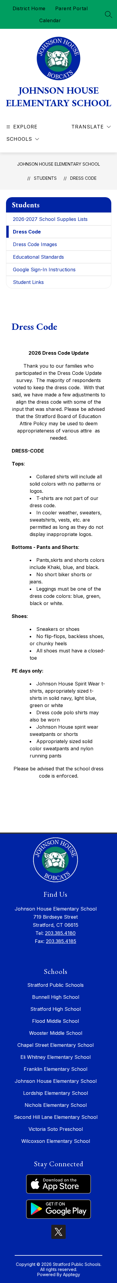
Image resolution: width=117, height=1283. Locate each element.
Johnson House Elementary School (58, 164)
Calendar (50, 20)
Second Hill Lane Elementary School (56, 1117)
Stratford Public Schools (55, 985)
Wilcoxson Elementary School (55, 1141)
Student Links (28, 282)
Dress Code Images (35, 244)
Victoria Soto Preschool (55, 1129)
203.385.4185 (61, 941)
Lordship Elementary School (55, 1093)
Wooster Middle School (55, 1033)
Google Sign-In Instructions (44, 270)
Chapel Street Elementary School (55, 1045)
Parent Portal (71, 8)
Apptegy (71, 1274)
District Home (29, 8)
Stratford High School (55, 1009)
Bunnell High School (55, 997)
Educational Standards (38, 257)
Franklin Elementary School (55, 1069)
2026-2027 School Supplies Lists (50, 219)
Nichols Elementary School (56, 1105)
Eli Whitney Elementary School (55, 1057)
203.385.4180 (60, 933)
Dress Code (83, 178)
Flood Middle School (55, 1021)
